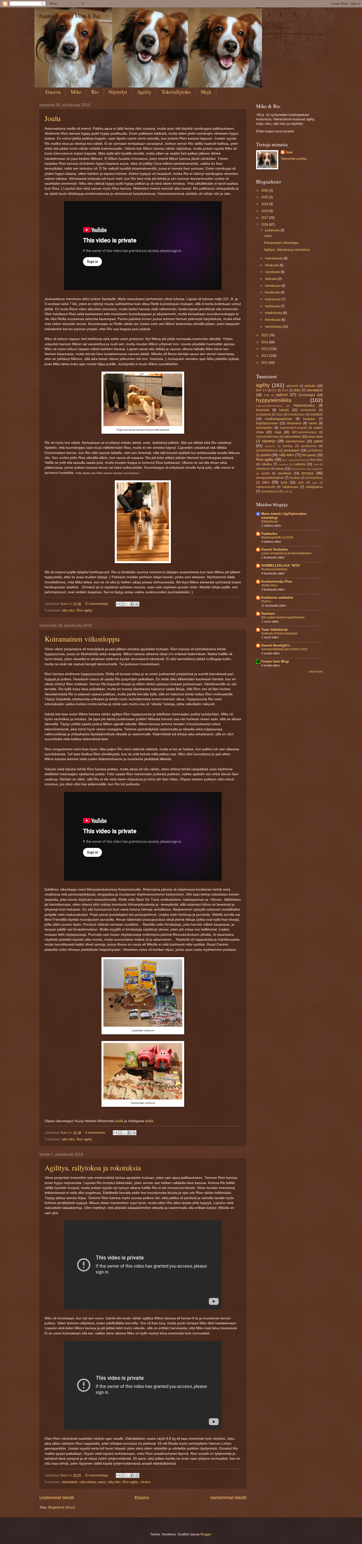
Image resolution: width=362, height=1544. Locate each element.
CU (274, 390)
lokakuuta (272, 265)
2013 (265, 349)
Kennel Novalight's (275, 645)
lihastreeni (294, 423)
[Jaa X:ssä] (127, 604)
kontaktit (316, 414)
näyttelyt (268, 441)
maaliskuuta (274, 313)
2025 (265, 197)
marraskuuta (274, 258)
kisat (279, 414)
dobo (297, 390)
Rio (95, 92)
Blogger (205, 1534)
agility (263, 385)
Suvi (289, 152)
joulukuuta (272, 230)
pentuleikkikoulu (267, 450)
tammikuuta (274, 326)
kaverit (284, 410)
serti (316, 464)
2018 (265, 211)
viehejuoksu (314, 487)
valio (314, 482)
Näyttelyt (118, 92)
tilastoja (295, 477)
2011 (265, 362)
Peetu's (266, 601)
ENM (266, 395)
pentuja (288, 446)
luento (313, 423)
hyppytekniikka (273, 400)
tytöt (284, 482)
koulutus (309, 419)
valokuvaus (290, 487)
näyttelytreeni (295, 441)
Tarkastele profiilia (294, 159)
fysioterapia (306, 395)
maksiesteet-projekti (293, 427)
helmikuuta (273, 320)
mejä (277, 432)
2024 (265, 204)
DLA (285, 390)
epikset (282, 395)
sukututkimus (298, 468)
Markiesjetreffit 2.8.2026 (277, 537)
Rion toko (316, 459)
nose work (315, 436)
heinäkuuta (273, 285)
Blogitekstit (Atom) (61, 1507)
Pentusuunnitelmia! (274, 569)
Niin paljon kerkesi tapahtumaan (283, 617)
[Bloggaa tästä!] (122, 604)
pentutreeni (315, 450)
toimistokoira (314, 477)
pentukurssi (309, 446)
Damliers (268, 613)
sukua (279, 468)
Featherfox (269, 534)
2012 (265, 356)
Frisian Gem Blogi (275, 661)
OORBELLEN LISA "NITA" (281, 565)
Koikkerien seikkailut (277, 597)
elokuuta (271, 279)
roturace (283, 464)
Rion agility (84, 610)
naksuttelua (88, 1482)
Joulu (53, 118)
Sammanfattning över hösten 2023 (284, 649)
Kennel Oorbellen (274, 549)
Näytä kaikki (316, 671)
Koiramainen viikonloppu (82, 639)
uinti (301, 482)
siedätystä (263, 468)
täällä (119, 1121)
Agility (144, 92)
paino (102, 1482)
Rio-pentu (309, 455)
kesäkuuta (273, 292)
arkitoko (310, 386)
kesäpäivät (263, 414)
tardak (265, 473)
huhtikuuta (273, 306)
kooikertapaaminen (278, 419)
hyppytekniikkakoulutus (269, 405)
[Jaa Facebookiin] (132, 604)
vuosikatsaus (269, 491)
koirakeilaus (296, 414)
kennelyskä (308, 410)
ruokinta (299, 464)
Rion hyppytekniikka (293, 460)
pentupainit (291, 450)
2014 (265, 342)
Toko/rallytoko (176, 92)
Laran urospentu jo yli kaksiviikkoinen (286, 553)
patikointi (270, 446)
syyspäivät (317, 468)
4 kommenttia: (96, 1132)
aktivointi (292, 385)
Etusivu (53, 92)
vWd (285, 491)
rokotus (145, 1482)
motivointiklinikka (267, 436)
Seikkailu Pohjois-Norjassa (279, 633)
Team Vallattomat (274, 629)
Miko (76, 92)
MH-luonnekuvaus (304, 432)
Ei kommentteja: (97, 604)
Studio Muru (269, 585)
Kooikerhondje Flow (276, 581)
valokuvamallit (265, 486)
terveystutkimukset (269, 478)
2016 (265, 224)
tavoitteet (284, 473)
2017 (265, 217)
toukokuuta (273, 299)
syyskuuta (273, 272)
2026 (265, 190)
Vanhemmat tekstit (228, 1497)
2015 (265, 335)
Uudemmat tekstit (56, 1497)
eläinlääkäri (70, 1482)
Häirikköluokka (304, 405)
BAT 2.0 (261, 390)
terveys (308, 473)
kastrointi (262, 410)
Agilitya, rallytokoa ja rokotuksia (93, 1167)
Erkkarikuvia (269, 521)
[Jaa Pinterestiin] (136, 604)
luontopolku (264, 428)
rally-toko (68, 610)
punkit (265, 455)
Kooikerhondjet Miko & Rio (69, 16)
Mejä (206, 92)
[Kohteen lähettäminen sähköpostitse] (118, 604)
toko (265, 482)
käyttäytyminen (267, 423)
